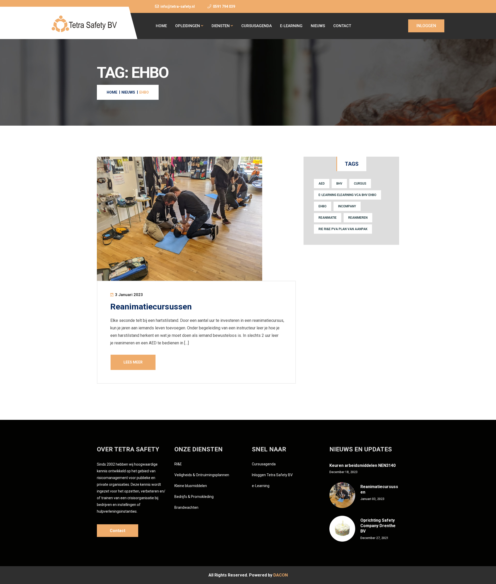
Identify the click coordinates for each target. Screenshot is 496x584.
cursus (360, 183)
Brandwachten (186, 507)
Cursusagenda (256, 26)
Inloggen (426, 25)
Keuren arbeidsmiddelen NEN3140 (362, 465)
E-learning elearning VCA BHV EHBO (347, 195)
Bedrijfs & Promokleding (194, 497)
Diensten (221, 26)
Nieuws (318, 26)
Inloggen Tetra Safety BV (272, 475)
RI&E (178, 464)
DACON (280, 575)
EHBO (323, 206)
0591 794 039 (224, 6)
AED (322, 183)
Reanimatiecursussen (151, 307)
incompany (347, 206)
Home (161, 26)
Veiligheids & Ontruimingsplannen (201, 475)
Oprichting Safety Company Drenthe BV (378, 526)
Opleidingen (187, 26)
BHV (339, 183)
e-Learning (291, 26)
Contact (342, 26)
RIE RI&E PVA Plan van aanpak (343, 229)
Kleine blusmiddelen (190, 486)
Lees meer (133, 362)
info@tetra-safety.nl (177, 6)
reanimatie (328, 217)
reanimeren (358, 217)
